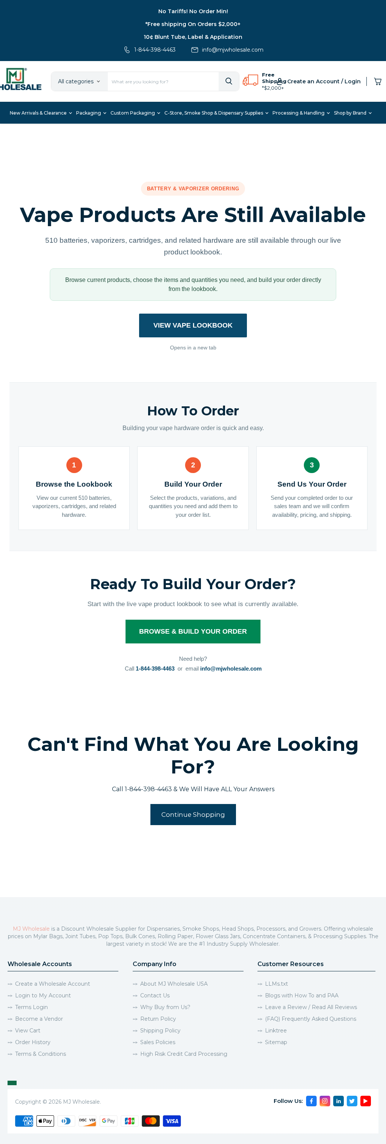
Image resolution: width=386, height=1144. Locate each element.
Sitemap (276, 1042)
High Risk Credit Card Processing (183, 1054)
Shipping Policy (160, 1030)
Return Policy (158, 1018)
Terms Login (31, 1007)
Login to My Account (43, 995)
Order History (33, 1042)
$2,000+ (274, 88)
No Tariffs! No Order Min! (193, 11)
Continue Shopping (193, 814)
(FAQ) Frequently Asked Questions (310, 1018)
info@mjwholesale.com (232, 49)
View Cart (27, 1030)
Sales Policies (157, 1042)
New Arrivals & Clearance (39, 113)
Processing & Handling (299, 113)
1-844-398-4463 (155, 49)
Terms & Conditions (40, 1054)
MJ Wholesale (31, 928)
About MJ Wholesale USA (174, 983)
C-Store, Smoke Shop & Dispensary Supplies (214, 113)
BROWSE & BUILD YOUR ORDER (193, 631)
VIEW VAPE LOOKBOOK (193, 325)
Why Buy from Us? (165, 1007)
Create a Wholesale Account (52, 983)
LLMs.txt (276, 983)
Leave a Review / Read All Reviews (311, 1007)
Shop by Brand (351, 113)
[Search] (229, 81)
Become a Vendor (39, 1018)
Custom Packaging (133, 113)
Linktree (276, 1030)
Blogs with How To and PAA (302, 995)
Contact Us (155, 995)
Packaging (89, 113)
